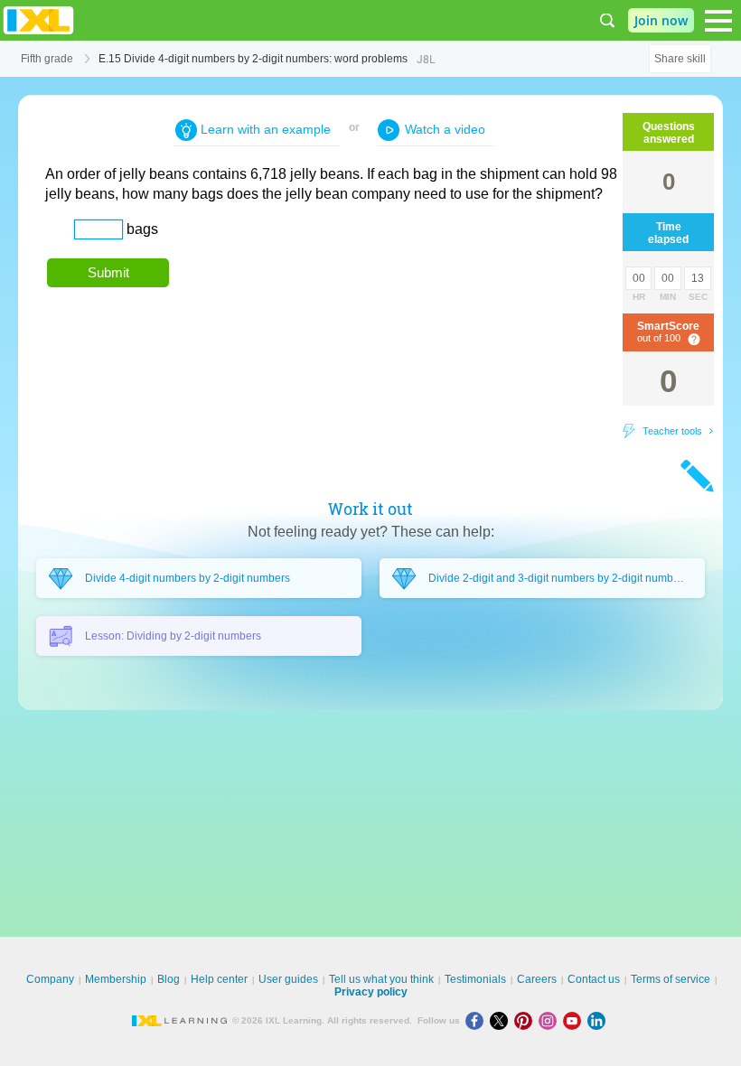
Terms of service (670, 979)
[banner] (38, 20)
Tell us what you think (381, 979)
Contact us (593, 979)
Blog (168, 979)
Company (50, 979)
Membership (115, 979)
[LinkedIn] (598, 1020)
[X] (502, 1020)
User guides (288, 979)
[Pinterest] (526, 1020)
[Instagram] (551, 1020)
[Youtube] (575, 1020)
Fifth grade (47, 58)
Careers (537, 979)
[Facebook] (477, 1020)
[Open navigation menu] (718, 20)
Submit (108, 272)
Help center (219, 979)
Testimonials (475, 979)
